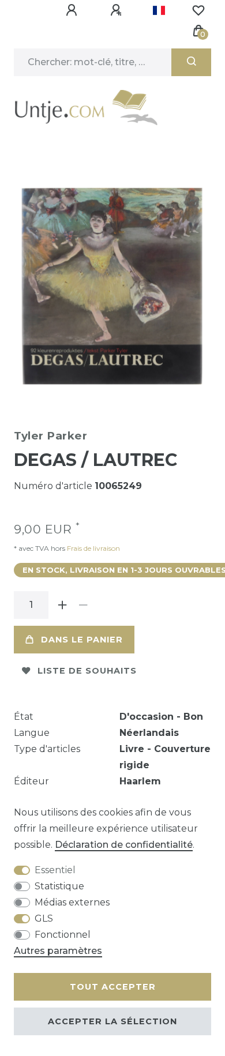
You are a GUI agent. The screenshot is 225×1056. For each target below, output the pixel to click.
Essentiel (55, 870)
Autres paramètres (58, 950)
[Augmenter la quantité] (62, 605)
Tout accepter (113, 987)
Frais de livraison (92, 548)
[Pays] (159, 10)
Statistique (59, 886)
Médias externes (72, 902)
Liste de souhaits (87, 671)
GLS (44, 918)
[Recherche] (191, 62)
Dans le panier (82, 639)
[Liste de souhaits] (198, 10)
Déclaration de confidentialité (124, 844)
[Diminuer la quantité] (83, 605)
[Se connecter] (73, 10)
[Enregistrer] (117, 10)
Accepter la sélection (112, 1021)
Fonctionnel (63, 934)
